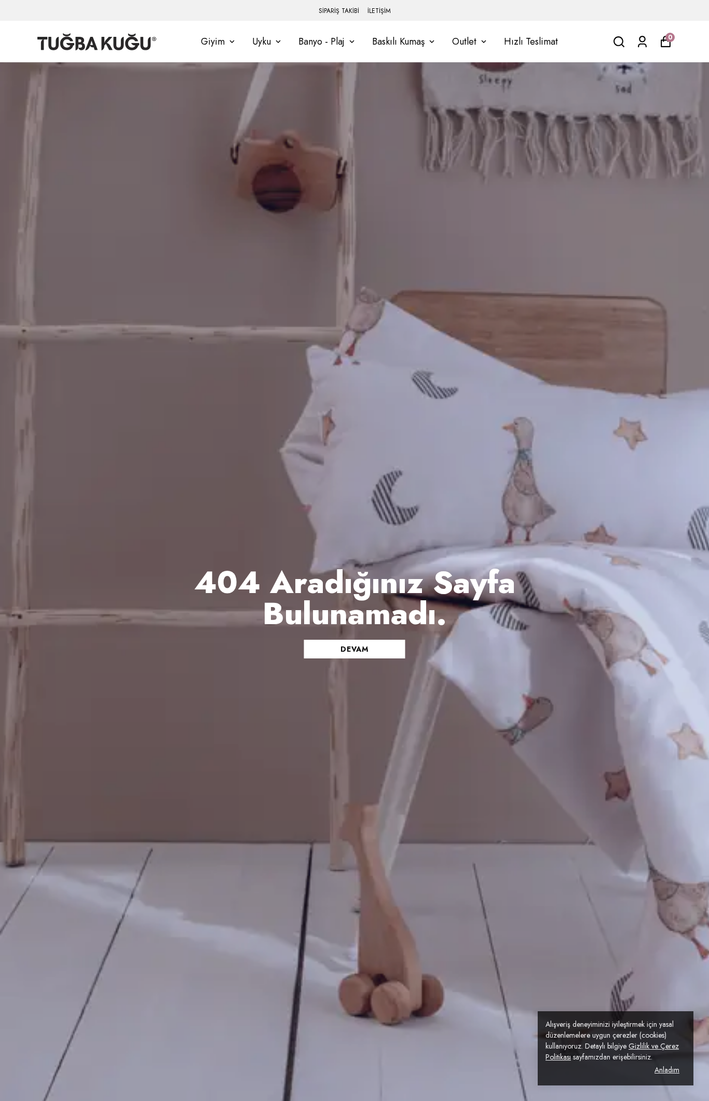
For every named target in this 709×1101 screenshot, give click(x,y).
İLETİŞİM (379, 11)
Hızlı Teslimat (531, 41)
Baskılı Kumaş (398, 41)
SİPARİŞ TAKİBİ (339, 11)
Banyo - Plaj (321, 41)
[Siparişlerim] (642, 41)
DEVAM (354, 649)
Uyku (261, 41)
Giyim (213, 41)
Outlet (464, 41)
